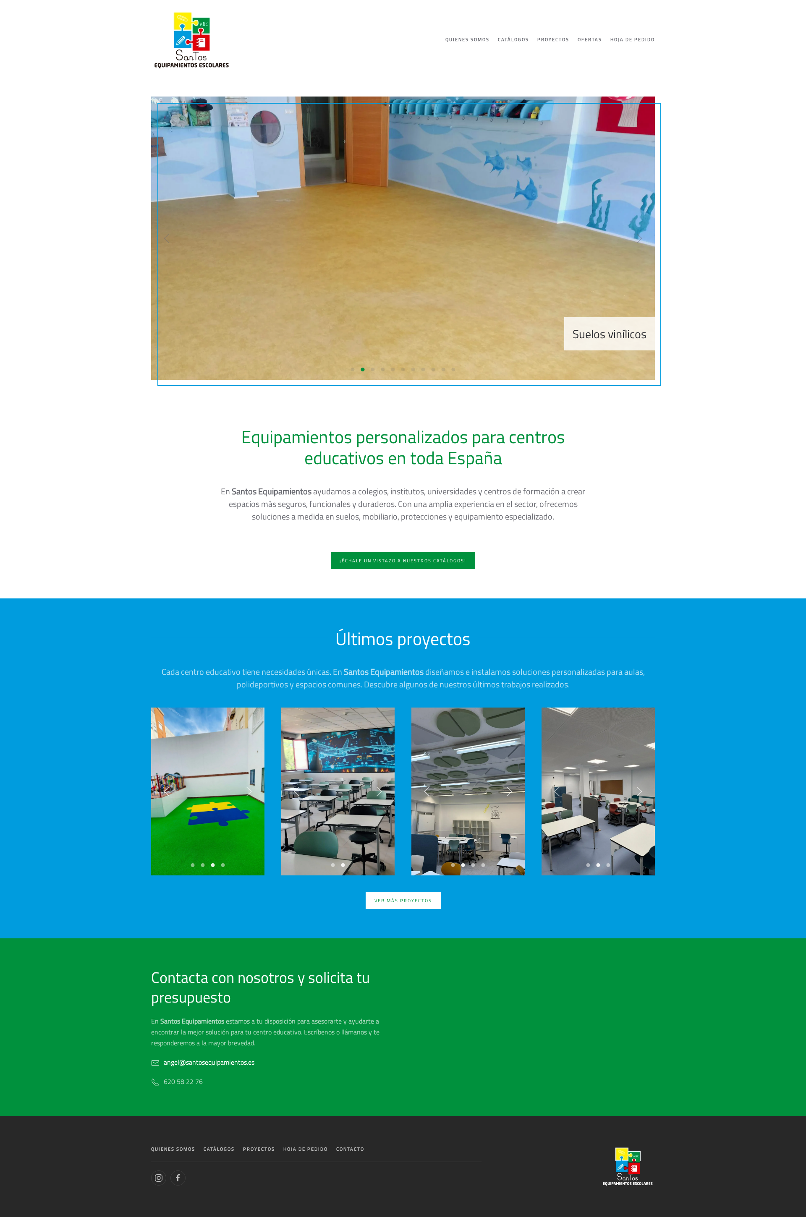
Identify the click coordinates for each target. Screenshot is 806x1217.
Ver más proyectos (403, 900)
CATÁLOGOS (219, 1149)
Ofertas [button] (590, 39)
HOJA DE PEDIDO (305, 1149)
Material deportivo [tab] (393, 369)
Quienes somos (467, 39)
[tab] (193, 865)
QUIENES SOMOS (173, 1149)
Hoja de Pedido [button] (632, 39)
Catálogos (513, 39)
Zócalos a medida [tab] (373, 369)
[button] (167, 238)
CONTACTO (350, 1149)
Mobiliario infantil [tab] (433, 369)
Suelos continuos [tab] (353, 369)
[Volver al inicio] (191, 39)
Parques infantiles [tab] (453, 369)
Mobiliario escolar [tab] (413, 369)
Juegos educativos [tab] (423, 369)
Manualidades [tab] (443, 369)
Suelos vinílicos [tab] (363, 369)
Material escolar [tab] (403, 369)
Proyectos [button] (553, 39)
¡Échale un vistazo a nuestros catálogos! (403, 560)
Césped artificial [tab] (383, 369)
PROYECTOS (259, 1149)
